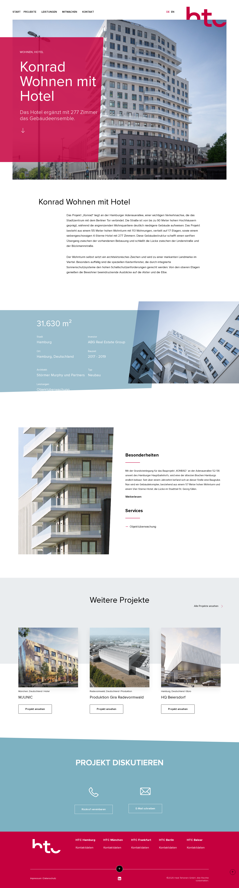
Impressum (35, 878)
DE (168, 11)
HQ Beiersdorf (173, 697)
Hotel (38, 52)
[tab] (173, 496)
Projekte (30, 11)
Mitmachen (69, 11)
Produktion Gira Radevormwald (117, 697)
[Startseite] (46, 845)
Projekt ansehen (35, 709)
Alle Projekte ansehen (206, 606)
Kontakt (88, 11)
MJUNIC (25, 697)
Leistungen (49, 11)
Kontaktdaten (84, 847)
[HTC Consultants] (206, 13)
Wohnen (26, 52)
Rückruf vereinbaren (94, 809)
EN (172, 11)
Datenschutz (49, 878)
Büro (188, 691)
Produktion (126, 691)
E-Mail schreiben (145, 808)
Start (17, 11)
